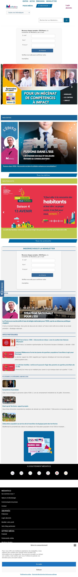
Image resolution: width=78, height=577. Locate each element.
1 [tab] (32, 109)
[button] (75, 545)
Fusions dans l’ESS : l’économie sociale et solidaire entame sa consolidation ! (29, 166)
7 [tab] (44, 109)
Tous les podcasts (43, 241)
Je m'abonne (2, 287)
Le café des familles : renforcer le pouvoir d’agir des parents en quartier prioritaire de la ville (35, 230)
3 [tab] (36, 109)
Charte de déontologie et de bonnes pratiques (44, 574)
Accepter (39, 564)
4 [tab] (38, 109)
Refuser (39, 570)
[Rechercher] (66, 20)
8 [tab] (46, 109)
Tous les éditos (43, 175)
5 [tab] (40, 109)
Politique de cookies (25, 574)
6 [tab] (42, 109)
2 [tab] (34, 109)
